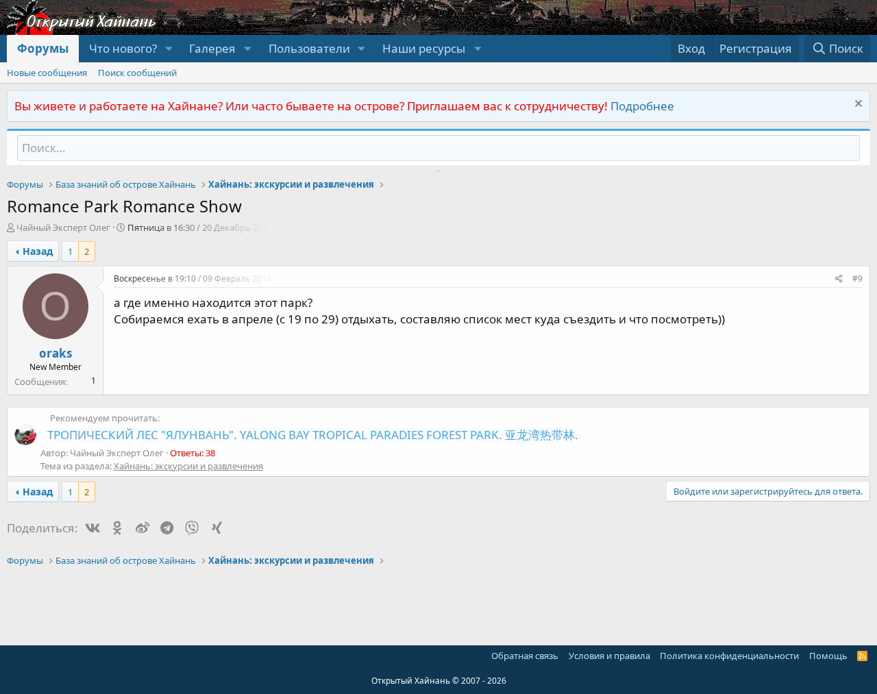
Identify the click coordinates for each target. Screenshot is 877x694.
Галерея (212, 48)
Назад (38, 251)
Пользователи (309, 48)
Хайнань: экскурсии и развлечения (188, 466)
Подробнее (642, 106)
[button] (168, 48)
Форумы (43, 48)
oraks (55, 353)
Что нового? (123, 48)
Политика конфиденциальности (729, 655)
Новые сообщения (47, 72)
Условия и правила (609, 655)
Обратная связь (524, 655)
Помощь (828, 655)
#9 (857, 278)
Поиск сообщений (137, 72)
